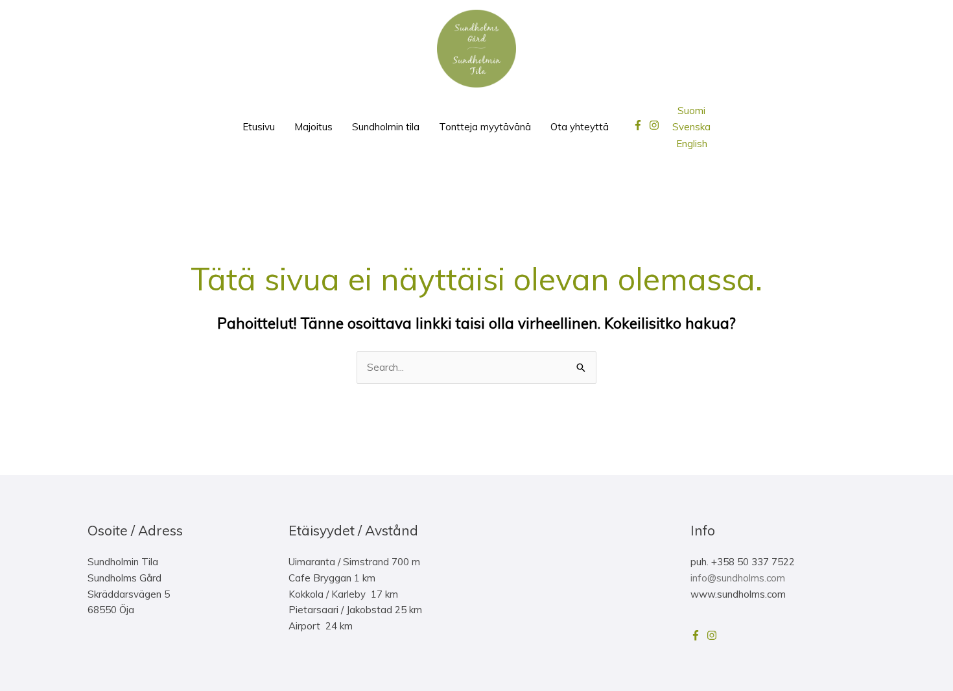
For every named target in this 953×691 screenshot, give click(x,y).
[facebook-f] (639, 125)
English (691, 143)
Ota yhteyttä (579, 127)
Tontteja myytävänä (485, 127)
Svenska (691, 127)
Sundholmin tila (385, 127)
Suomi (691, 110)
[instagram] (656, 125)
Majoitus (313, 127)
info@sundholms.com (737, 578)
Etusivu (258, 127)
